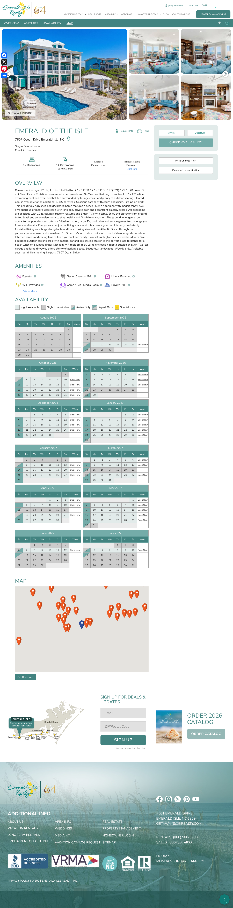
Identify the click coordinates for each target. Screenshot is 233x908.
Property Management (213, 14)
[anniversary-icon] (48, 789)
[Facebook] (4, 55)
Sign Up (123, 740)
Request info (126, 131)
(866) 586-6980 (175, 5)
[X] (4, 62)
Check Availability (185, 142)
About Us (15, 822)
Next (225, 74)
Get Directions (25, 677)
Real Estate (94, 14)
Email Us (193, 5)
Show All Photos (20, 113)
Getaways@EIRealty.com (179, 823)
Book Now (143, 344)
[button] (81, 624)
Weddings (127, 14)
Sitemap (109, 842)
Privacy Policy (19, 881)
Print (143, 131)
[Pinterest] (4, 68)
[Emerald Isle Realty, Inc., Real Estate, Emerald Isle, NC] (28, 861)
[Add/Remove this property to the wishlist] (227, 23)
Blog (166, 14)
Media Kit (62, 835)
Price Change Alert (185, 160)
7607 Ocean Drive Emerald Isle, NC (39, 139)
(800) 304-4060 (181, 842)
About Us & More (181, 14)
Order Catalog (206, 734)
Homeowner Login (118, 835)
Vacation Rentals (74, 14)
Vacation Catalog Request (77, 842)
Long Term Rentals (148, 14)
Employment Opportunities (30, 841)
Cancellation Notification (186, 170)
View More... (31, 291)
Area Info (110, 14)
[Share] (4, 75)
